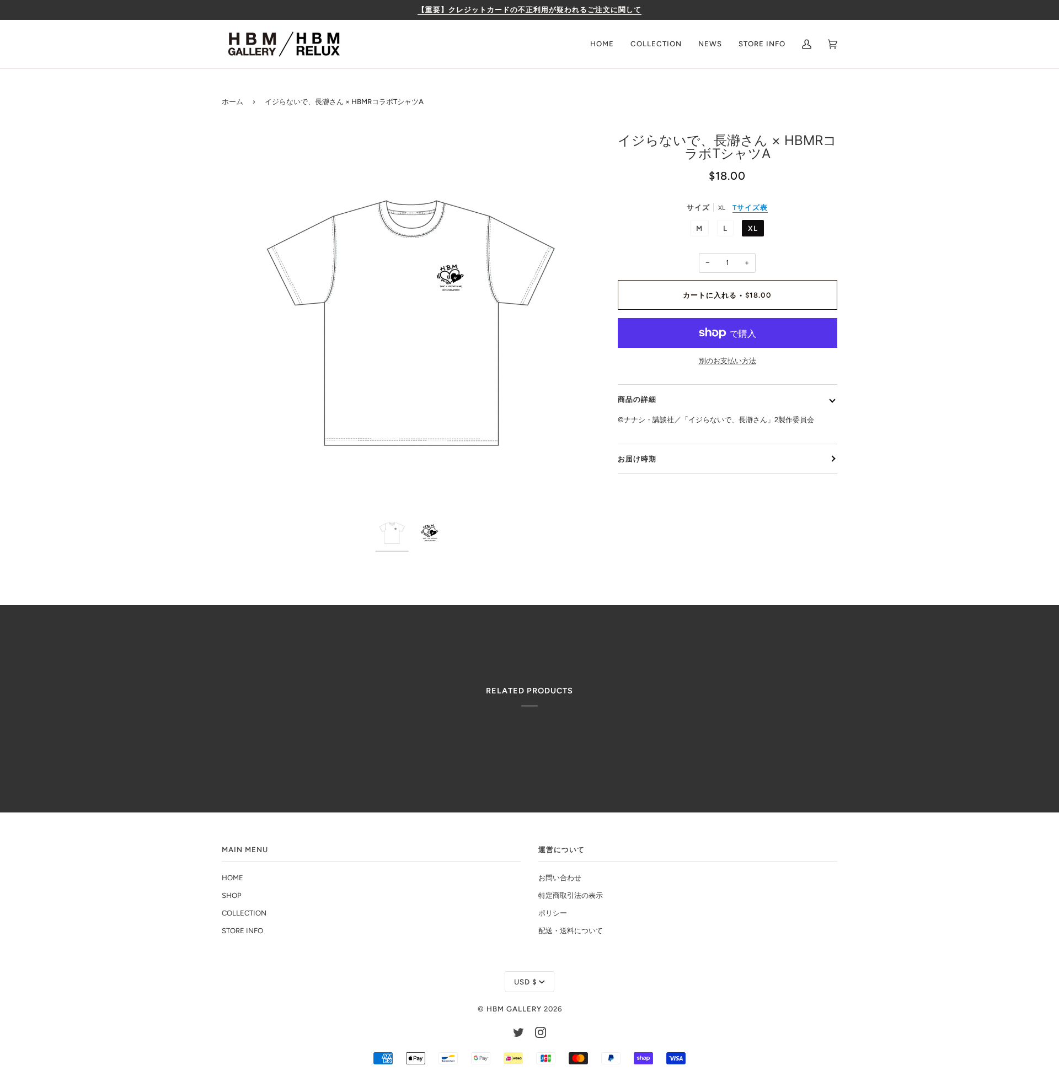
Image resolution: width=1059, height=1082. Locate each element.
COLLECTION (244, 913)
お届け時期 (637, 458)
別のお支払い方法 (727, 361)
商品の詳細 (637, 399)
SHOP (232, 895)
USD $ (525, 981)
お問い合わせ (559, 878)
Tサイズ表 (750, 207)
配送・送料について (570, 931)
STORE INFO (242, 931)
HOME (232, 878)
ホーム (232, 101)
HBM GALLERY (514, 1008)
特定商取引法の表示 (570, 895)
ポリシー (552, 913)
